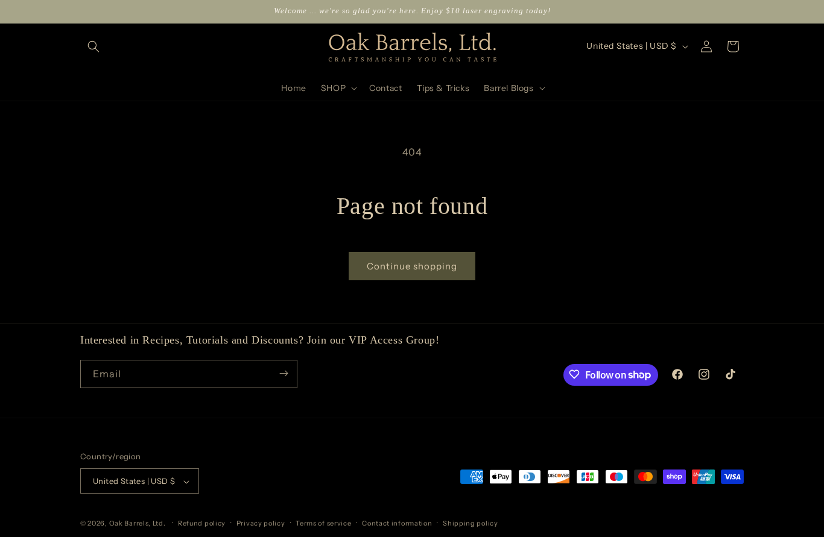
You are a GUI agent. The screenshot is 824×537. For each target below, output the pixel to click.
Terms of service (323, 523)
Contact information (397, 523)
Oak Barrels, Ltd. (137, 524)
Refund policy (202, 523)
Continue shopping (412, 266)
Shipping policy (470, 523)
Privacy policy (260, 523)
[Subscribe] (283, 373)
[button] (93, 46)
